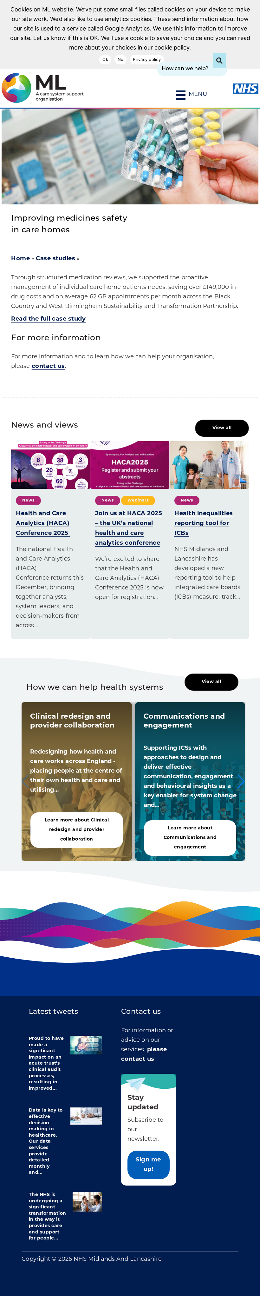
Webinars (138, 500)
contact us (48, 366)
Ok (105, 59)
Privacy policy (147, 59)
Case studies (55, 259)
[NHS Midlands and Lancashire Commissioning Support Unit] (21, 88)
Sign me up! (148, 1165)
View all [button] (222, 428)
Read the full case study (48, 319)
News (28, 500)
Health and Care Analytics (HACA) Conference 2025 (43, 523)
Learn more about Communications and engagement (190, 838)
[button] (241, 781)
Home (20, 259)
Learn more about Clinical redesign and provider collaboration (77, 830)
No (121, 59)
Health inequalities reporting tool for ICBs (203, 523)
